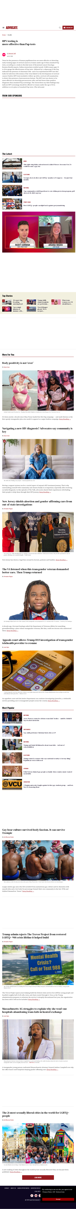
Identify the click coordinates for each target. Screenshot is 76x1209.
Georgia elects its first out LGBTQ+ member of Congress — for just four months (48, 179)
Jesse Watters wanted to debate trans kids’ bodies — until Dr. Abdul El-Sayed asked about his (48, 719)
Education (27, 782)
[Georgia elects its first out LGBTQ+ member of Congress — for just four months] (12, 177)
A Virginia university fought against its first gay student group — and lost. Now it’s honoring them (48, 786)
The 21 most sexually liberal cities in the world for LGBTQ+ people (35, 1114)
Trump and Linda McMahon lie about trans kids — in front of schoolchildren (44, 746)
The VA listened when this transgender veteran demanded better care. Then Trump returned (35, 570)
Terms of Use (60, 1192)
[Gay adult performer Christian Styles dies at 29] (12, 731)
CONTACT (6, 1188)
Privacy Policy (47, 1192)
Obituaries (27, 729)
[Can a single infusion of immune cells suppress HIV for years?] (6, 309)
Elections (27, 174)
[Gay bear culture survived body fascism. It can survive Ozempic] (38, 860)
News (25, 161)
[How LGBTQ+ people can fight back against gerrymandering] (12, 204)
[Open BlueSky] (35, 1195)
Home (4, 35)
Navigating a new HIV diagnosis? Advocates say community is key (37, 430)
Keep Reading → (65, 419)
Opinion (26, 768)
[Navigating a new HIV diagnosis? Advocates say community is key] (38, 459)
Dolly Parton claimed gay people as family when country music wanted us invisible (48, 773)
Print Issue (27, 202)
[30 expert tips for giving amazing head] (6, 302)
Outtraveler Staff (12, 53)
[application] (38, 232)
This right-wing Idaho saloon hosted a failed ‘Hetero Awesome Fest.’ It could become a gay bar (47, 165)
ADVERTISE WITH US (36, 1188)
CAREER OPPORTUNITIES (23, 1188)
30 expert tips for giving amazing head (18, 302)
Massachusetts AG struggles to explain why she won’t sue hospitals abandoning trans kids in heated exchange (34, 1010)
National (26, 188)
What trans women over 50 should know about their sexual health (67, 304)
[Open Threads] (40, 1195)
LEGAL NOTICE (38, 1191)
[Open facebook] (31, 1195)
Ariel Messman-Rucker (9, 837)
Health (10, 35)
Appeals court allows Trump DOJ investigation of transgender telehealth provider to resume (37, 641)
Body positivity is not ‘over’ (17, 363)
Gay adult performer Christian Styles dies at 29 (40, 733)
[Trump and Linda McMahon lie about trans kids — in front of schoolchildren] (12, 744)
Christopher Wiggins (8, 508)
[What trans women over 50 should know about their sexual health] (56, 302)
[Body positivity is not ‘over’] (38, 390)
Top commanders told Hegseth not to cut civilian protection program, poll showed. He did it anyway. (49, 192)
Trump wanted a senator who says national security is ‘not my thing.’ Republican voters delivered (47, 759)
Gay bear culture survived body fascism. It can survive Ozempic (33, 831)
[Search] (60, 28)
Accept (58, 1199)
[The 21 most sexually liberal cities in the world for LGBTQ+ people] (38, 1143)
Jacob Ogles (6, 647)
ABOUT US (13, 1188)
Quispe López (7, 367)
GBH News (32, 1062)
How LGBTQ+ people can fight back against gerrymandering (44, 205)
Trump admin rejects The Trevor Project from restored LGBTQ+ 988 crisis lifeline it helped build (34, 936)
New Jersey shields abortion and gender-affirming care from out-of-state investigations (37, 503)
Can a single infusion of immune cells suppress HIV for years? (18, 311)
